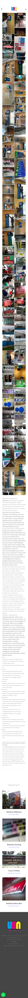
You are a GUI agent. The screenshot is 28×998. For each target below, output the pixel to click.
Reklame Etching (14, 844)
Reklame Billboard (14, 812)
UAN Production (9, 747)
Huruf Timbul (14, 870)
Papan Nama (7, 529)
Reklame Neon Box (14, 903)
